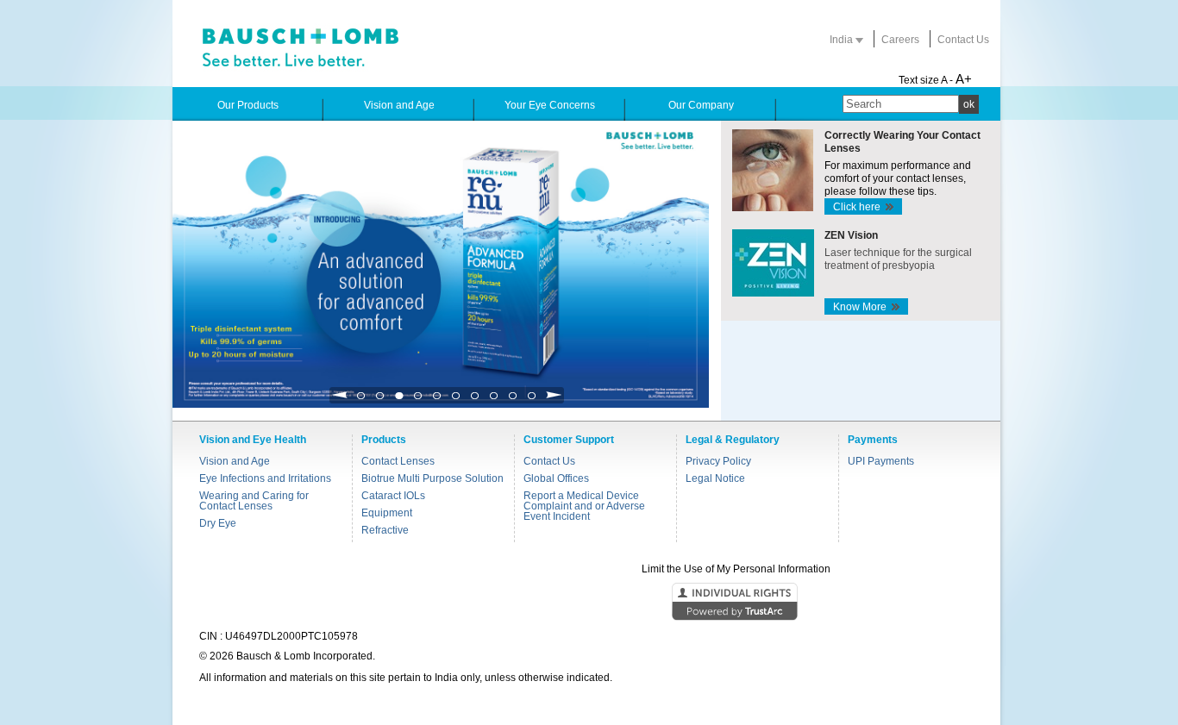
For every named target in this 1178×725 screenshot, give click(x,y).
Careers (900, 39)
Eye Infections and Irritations (265, 478)
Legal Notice (715, 478)
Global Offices (556, 478)
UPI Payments (881, 461)
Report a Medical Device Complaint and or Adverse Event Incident (584, 506)
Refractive (385, 530)
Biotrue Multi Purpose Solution (432, 478)
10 (532, 400)
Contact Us (963, 39)
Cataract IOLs (393, 496)
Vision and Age (234, 461)
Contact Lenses (398, 461)
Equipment (386, 513)
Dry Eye (217, 523)
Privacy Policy (718, 461)
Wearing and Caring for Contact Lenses (254, 501)
